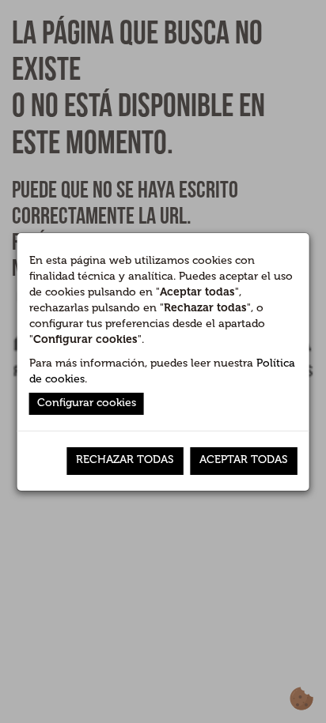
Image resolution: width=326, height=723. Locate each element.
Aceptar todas (243, 459)
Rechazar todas (124, 459)
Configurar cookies (86, 402)
